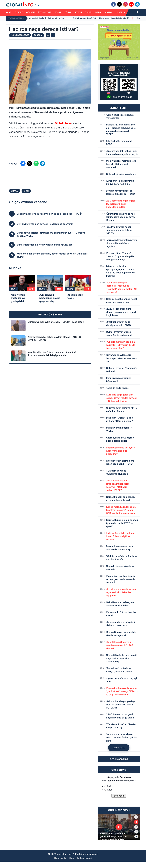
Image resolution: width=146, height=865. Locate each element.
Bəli (109, 786)
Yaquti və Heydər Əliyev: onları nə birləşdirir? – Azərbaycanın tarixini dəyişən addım (53, 354)
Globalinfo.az (63, 123)
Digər (120, 12)
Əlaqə (71, 858)
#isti (26, 191)
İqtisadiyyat (44, 12)
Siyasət (19, 12)
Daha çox (119, 747)
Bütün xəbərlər (119, 759)
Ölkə (8, 12)
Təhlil (88, 12)
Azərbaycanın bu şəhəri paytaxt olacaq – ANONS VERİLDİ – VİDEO (54, 338)
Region (78, 12)
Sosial (58, 12)
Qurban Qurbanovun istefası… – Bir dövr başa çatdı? (56, 321)
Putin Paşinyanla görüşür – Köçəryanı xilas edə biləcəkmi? (61, 18)
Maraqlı (109, 12)
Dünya (68, 12)
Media (98, 12)
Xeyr (109, 789)
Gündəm (30, 12)
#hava (14, 191)
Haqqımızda (60, 858)
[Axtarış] (137, 12)
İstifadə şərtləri (84, 858)
